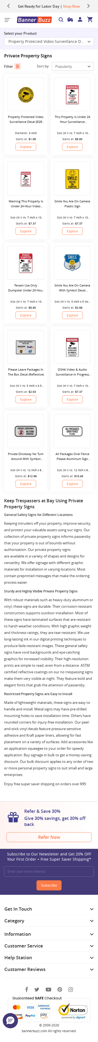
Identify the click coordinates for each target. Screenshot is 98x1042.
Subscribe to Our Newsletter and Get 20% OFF (49, 856)
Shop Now (71, 6)
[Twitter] (36, 989)
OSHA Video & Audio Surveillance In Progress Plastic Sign (72, 372)
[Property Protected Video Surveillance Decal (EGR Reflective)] (25, 94)
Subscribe (49, 885)
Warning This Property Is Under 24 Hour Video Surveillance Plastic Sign (26, 204)
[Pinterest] (59, 989)
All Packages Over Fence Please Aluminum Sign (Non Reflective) (72, 456)
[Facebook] (26, 989)
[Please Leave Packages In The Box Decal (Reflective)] (25, 347)
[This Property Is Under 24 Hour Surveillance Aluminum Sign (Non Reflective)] (72, 94)
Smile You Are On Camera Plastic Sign (72, 203)
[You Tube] (48, 989)
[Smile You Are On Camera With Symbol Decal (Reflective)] (72, 263)
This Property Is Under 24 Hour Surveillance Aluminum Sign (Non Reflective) (72, 119)
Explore (26, 146)
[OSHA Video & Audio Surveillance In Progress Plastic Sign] (72, 347)
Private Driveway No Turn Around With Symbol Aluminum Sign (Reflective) (26, 456)
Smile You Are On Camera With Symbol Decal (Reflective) (72, 288)
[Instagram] (70, 989)
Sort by (43, 66)
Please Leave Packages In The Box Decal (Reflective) (26, 371)
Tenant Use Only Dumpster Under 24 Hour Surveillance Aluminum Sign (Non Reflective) (26, 288)
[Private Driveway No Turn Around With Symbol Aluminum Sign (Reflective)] (25, 431)
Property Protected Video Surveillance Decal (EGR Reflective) (51, 41)
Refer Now (49, 837)
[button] (10, 1020)
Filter (8, 66)
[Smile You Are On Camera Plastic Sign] (72, 178)
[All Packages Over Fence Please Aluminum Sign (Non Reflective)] (72, 431)
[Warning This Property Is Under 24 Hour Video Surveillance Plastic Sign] (25, 178)
